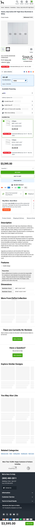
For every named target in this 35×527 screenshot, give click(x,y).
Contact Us (8, 488)
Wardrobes (13, 7)
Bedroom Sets (4, 453)
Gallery (31, 52)
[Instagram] (17, 514)
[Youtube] (14, 514)
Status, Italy (8, 60)
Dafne (8, 62)
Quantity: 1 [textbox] (4, 168)
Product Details (4, 17)
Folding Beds (16, 453)
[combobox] (17, 168)
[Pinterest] (29, 71)
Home (2, 7)
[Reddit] (33, 71)
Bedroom (7, 7)
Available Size (6, 117)
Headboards (24, 453)
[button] (17, 3)
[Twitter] (26, 71)
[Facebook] (24, 71)
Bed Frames (31, 453)
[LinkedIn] (31, 71)
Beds (10, 453)
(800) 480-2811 (9, 478)
